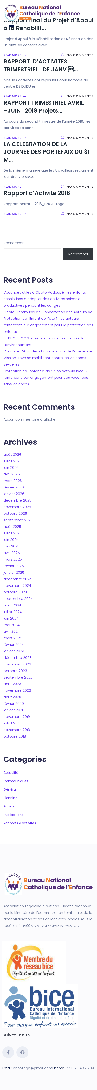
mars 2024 (13, 637)
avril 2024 (12, 631)
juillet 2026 (13, 461)
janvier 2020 (14, 710)
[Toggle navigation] (11, 25)
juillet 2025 (13, 533)
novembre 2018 (17, 729)
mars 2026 (13, 480)
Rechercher (14, 242)
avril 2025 (12, 552)
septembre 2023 (18, 677)
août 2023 (12, 683)
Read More (13, 55)
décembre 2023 (18, 657)
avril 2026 (12, 474)
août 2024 (12, 605)
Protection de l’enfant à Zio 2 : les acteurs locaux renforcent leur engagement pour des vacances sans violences (46, 377)
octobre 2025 (15, 513)
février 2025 (14, 565)
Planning (10, 798)
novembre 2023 (17, 664)
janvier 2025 (14, 572)
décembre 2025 (18, 500)
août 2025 (12, 526)
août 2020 (12, 696)
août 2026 (12, 454)
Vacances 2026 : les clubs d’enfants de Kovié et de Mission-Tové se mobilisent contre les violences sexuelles (48, 358)
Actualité (11, 772)
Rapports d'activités (20, 823)
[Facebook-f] (8, 1052)
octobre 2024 (15, 592)
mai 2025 (12, 546)
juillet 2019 (12, 723)
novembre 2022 (17, 690)
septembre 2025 (18, 519)
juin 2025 (11, 539)
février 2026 (14, 487)
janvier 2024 (14, 651)
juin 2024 (11, 618)
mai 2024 (12, 624)
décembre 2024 (18, 578)
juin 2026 (11, 467)
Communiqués (16, 781)
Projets (9, 806)
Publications (13, 814)
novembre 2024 (17, 585)
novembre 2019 (17, 716)
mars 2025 (13, 559)
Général (10, 789)
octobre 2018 (15, 736)
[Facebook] (22, 1052)
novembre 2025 (17, 506)
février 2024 (14, 644)
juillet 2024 (13, 611)
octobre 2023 (15, 670)
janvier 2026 (14, 493)
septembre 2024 (18, 598)
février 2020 (14, 703)
